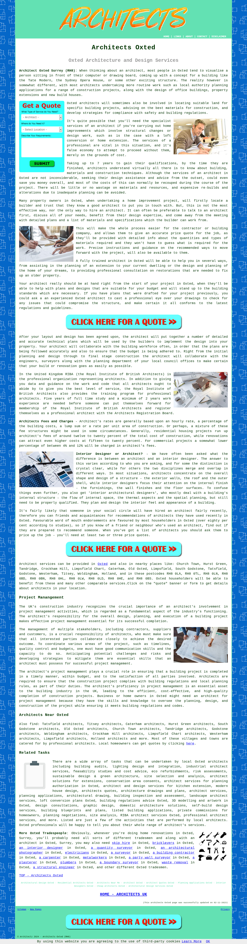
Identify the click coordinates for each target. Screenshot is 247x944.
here (190, 743)
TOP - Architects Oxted (41, 875)
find (34, 724)
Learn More (192, 941)
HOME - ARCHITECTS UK (123, 894)
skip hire (121, 843)
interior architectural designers (122, 493)
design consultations (56, 805)
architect (134, 70)
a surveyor (121, 853)
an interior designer (41, 848)
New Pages (35, 909)
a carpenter (50, 857)
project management (69, 621)
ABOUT (189, 36)
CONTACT (202, 36)
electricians (77, 853)
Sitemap (21, 909)
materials (85, 243)
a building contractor (174, 853)
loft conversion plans (61, 801)
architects (89, 103)
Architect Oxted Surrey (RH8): (48, 70)
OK (208, 941)
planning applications (40, 796)
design (200, 342)
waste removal (175, 862)
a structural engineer (54, 867)
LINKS (177, 36)
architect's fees (138, 446)
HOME (166, 36)
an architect (103, 126)
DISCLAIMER (219, 36)
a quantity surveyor (112, 848)
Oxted (103, 564)
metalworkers (95, 857)
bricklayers (163, 843)
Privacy (225, 909)
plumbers (68, 862)
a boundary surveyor (119, 862)
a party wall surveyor (150, 857)
